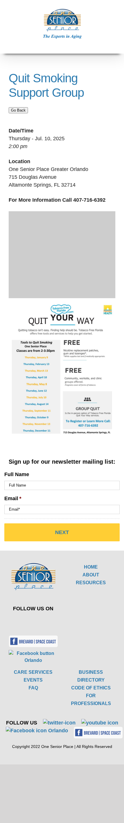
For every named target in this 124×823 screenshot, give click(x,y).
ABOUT (90, 574)
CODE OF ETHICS (91, 687)
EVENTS (33, 680)
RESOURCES (91, 582)
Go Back (18, 110)
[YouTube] (42, 621)
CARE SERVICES (33, 672)
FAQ (33, 687)
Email (12, 498)
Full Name (16, 474)
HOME (91, 567)
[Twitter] (29, 621)
